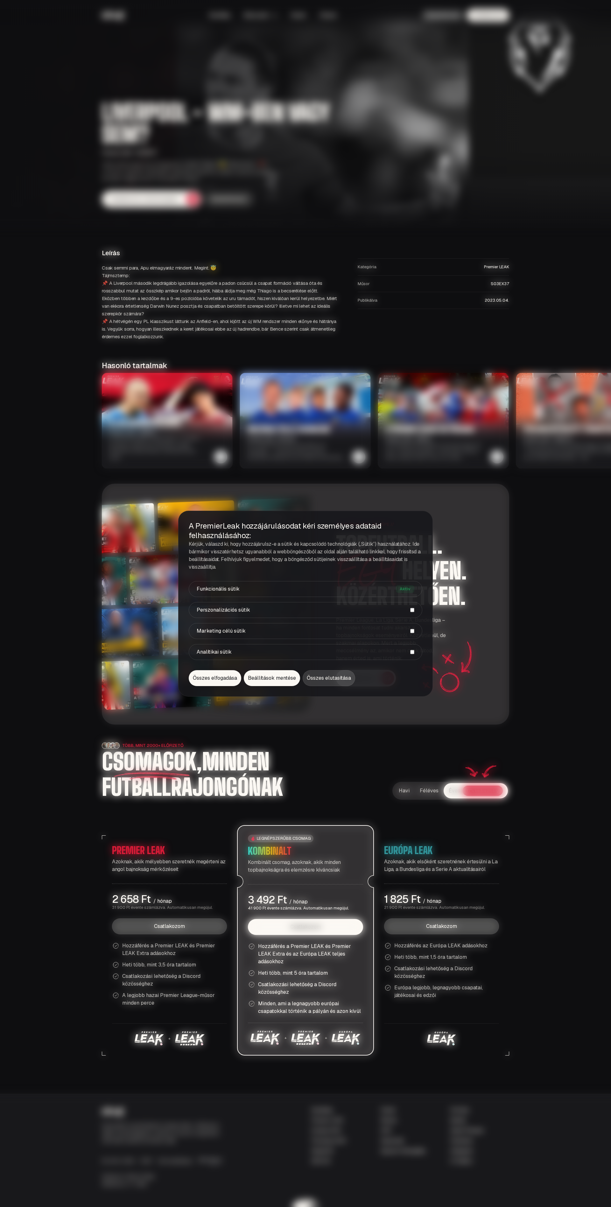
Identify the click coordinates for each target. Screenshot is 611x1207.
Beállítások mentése (272, 678)
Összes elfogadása (215, 678)
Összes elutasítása (329, 678)
